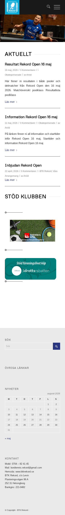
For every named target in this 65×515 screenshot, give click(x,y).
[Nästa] (62, 28)
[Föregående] (3, 28)
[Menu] (55, 7)
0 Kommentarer (27, 70)
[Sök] (46, 7)
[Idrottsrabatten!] (31, 268)
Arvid (29, 75)
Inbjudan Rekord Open (23, 165)
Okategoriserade (13, 75)
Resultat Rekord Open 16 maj (28, 64)
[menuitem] (46, 7)
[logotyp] (27, 7)
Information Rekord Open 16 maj (31, 117)
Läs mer (10, 101)
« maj (8, 438)
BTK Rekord (46, 171)
